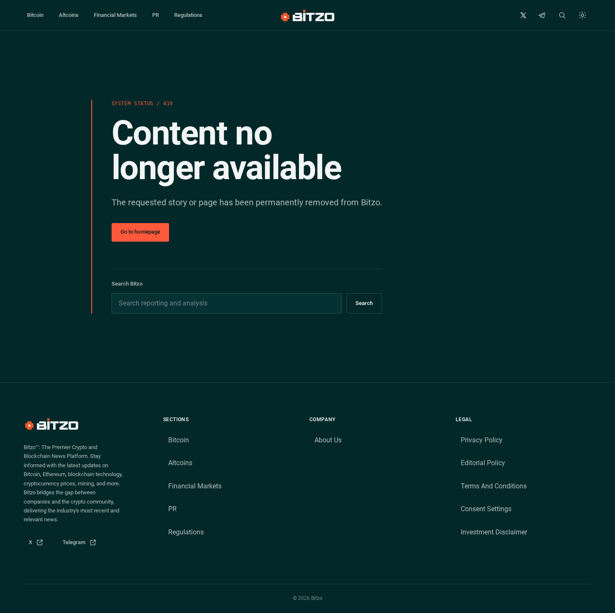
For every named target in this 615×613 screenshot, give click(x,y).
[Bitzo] (307, 15)
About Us (328, 440)
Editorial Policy (483, 463)
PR (155, 15)
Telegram (82, 544)
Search (364, 303)
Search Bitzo (127, 284)
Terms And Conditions (494, 486)
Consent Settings (486, 509)
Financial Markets (115, 15)
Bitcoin (35, 15)
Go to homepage (140, 232)
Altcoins (69, 15)
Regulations (188, 15)
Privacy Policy (482, 440)
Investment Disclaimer (494, 532)
